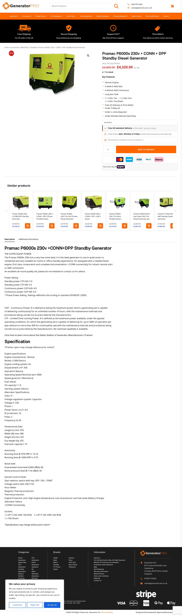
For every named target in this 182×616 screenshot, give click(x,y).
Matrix (55, 562)
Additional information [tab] (28, 239)
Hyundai (56, 564)
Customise (17, 605)
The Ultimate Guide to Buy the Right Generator (109, 560)
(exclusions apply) (150, 128)
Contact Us (97, 580)
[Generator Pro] (21, 8)
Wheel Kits (24, 47)
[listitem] (21, 211)
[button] (88, 55)
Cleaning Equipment (121, 16)
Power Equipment (86, 16)
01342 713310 (150, 578)
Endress (71, 558)
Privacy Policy (107, 612)
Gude (55, 560)
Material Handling (103, 16)
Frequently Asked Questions (103, 564)
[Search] (116, 6)
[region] (34, 595)
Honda (55, 558)
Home (7, 47)
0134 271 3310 (136, 4)
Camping (21, 578)
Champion (33, 47)
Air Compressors (56, 16)
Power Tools (71, 16)
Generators (14, 16)
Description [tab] (10, 239)
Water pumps (136, 16)
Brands (166, 16)
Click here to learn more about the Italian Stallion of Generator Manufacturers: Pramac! (49, 335)
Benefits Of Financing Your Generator (106, 562)
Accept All (52, 605)
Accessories (26, 16)
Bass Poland (73, 564)
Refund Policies (99, 573)
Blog (95, 567)
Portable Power (41, 16)
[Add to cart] (27, 225)
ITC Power (56, 567)
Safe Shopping (99, 569)
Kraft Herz (72, 562)
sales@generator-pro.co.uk (141, 8)
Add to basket (146, 149)
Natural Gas (22, 562)
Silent (33, 571)
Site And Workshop (152, 16)
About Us (97, 558)
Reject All (35, 605)
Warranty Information (101, 571)
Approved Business (165, 612)
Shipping (97, 578)
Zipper (55, 569)
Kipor (70, 560)
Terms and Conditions (101, 576)
